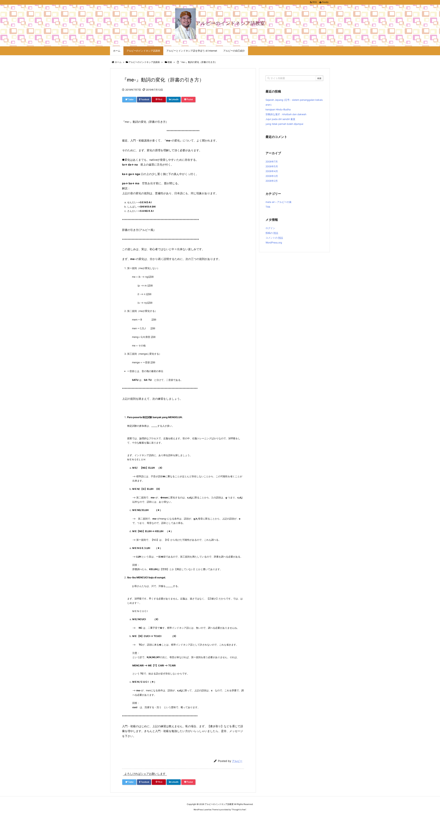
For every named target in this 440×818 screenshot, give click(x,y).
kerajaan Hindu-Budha (278, 109)
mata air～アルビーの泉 (279, 201)
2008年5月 (272, 166)
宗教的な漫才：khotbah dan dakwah (286, 114)
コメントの (274, 237)
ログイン (270, 228)
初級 (170, 62)
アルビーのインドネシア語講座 (144, 62)
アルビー (237, 761)
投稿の (272, 232)
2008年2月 (272, 180)
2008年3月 (272, 175)
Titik (268, 206)
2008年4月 (272, 171)
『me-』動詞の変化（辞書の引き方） (198, 62)
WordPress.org (274, 242)
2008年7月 (272, 161)
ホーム (118, 62)
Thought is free (238, 809)
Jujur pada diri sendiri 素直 (280, 119)
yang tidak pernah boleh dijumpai (284, 123)
